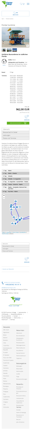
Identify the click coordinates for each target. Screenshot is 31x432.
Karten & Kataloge (21, 412)
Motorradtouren (20, 348)
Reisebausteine (20, 342)
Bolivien (5, 337)
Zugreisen (19, 358)
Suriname (5, 399)
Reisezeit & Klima (20, 396)
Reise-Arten (20, 330)
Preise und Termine (9, 138)
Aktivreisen (19, 333)
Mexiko (5, 381)
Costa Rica (6, 345)
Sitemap (12, 319)
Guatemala (6, 363)
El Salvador (6, 355)
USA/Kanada (5, 314)
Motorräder (19, 368)
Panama (5, 389)
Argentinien (6, 332)
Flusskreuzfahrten (6, 316)
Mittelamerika (7, 383)
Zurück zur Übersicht (8, 269)
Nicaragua (6, 386)
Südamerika (6, 396)
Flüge (17, 376)
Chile (4, 343)
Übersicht (6, 129)
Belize (4, 335)
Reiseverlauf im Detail (10, 132)
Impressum (5, 319)
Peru (4, 394)
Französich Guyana (8, 360)
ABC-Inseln (6, 330)
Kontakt (16, 316)
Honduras (6, 368)
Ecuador (5, 352)
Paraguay (5, 391)
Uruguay (5, 402)
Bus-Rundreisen (20, 335)
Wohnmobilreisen (21, 355)
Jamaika (5, 370)
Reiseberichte (20, 405)
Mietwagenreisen (20, 345)
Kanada (5, 373)
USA (4, 404)
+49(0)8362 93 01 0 (13, 285)
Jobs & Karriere (20, 422)
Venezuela (6, 407)
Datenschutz (17, 318)
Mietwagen (19, 366)
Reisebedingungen (6, 318)
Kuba (4, 378)
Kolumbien (6, 376)
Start (3, 18)
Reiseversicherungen (21, 379)
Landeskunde (20, 398)
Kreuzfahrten (19, 350)
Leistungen (6, 135)
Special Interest (20, 353)
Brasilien (5, 340)
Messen (18, 419)
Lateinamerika (22, 312)
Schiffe (18, 374)
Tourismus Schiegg (11, 312)
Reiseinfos (19, 384)
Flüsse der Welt (7, 357)
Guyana (5, 365)
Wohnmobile (19, 371)
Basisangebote (21, 363)
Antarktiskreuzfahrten (16, 314)
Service (18, 407)
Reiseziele (6, 327)
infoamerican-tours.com (9, 287)
